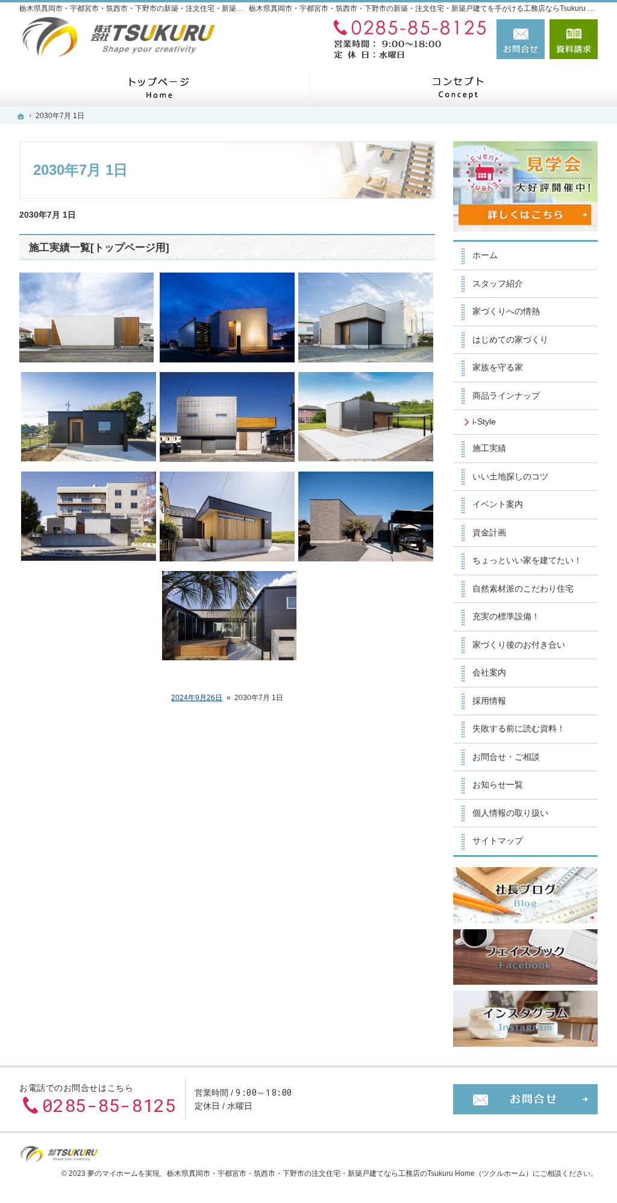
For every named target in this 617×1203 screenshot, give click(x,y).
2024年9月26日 (196, 697)
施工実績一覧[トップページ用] (99, 247)
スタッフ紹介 (497, 283)
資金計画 (489, 532)
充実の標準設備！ (506, 616)
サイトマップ (497, 840)
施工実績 (489, 448)
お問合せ (520, 39)
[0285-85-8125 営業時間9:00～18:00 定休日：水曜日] (407, 39)
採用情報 (489, 701)
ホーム (485, 255)
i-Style (484, 421)
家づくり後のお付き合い (518, 644)
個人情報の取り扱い (510, 813)
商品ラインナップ (506, 395)
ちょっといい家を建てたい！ (527, 560)
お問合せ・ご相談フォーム (525, 1099)
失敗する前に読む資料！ (518, 728)
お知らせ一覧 (497, 784)
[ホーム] (159, 87)
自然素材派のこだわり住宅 (523, 588)
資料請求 (574, 39)
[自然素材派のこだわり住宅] (457, 87)
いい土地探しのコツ (510, 476)
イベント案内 (497, 504)
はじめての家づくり (510, 339)
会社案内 (489, 672)
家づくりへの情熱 (506, 311)
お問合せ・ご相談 (506, 757)
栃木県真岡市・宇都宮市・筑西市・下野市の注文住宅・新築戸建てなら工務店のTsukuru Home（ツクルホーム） (350, 1173)
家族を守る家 (497, 367)
